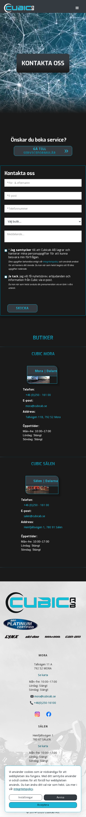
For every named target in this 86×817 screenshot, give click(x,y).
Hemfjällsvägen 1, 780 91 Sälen (43, 527)
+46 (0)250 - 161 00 (38, 394)
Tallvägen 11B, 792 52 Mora (43, 416)
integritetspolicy (23, 789)
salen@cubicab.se (34, 516)
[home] (19, 8)
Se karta (43, 675)
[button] (77, 8)
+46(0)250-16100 (45, 702)
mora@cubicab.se (36, 405)
